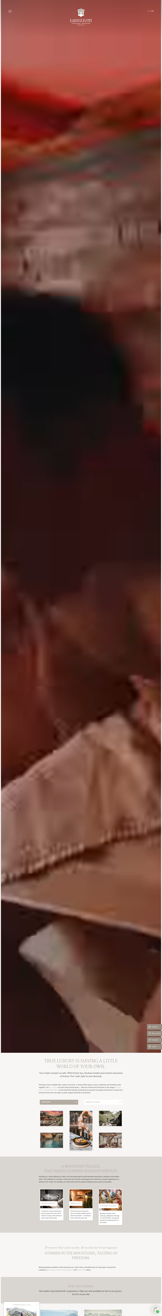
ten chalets (53, 1087)
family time (81, 1270)
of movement (60, 1270)
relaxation (69, 1270)
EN (152, 11)
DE (149, 11)
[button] (51, 1118)
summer (51, 1270)
